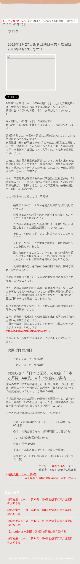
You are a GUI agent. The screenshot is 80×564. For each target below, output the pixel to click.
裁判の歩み (58, 466)
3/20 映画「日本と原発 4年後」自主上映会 (49, 478)
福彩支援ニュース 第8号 (22, 474)
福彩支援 (40, 10)
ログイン (73, 561)
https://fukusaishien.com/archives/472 (28, 330)
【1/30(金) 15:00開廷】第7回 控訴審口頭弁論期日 (36, 531)
